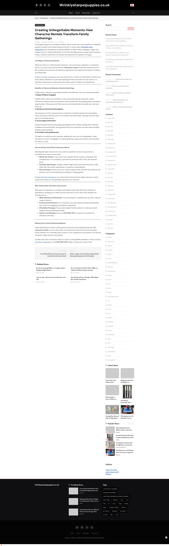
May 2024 (110, 228)
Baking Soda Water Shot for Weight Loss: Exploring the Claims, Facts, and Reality (89, 501)
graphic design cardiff (112, 472)
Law (109, 301)
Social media (111, 334)
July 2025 (110, 173)
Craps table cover (110, 79)
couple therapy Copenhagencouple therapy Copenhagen (116, 496)
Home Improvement (113, 296)
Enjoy (122, 500)
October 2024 (111, 211)
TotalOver (108, 474)
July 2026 (110, 122)
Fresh (104, 503)
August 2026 (111, 118)
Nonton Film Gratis (111, 470)
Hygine (104, 507)
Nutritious (123, 507)
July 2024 (110, 220)
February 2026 (111, 143)
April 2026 (110, 135)
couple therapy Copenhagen (109, 492)
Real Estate (110, 322)
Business (110, 246)
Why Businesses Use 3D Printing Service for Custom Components (127, 418)
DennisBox (108, 93)
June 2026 (110, 126)
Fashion (110, 275)
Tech (109, 343)
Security (110, 330)
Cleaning (110, 250)
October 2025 (111, 160)
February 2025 (111, 194)
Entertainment (40, 25)
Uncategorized (111, 360)
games (109, 288)
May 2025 (110, 181)
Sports (109, 339)
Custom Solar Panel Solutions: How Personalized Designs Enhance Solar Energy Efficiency (89, 490)
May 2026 (110, 131)
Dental (109, 258)
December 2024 (112, 203)
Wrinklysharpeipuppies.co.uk (84, 5)
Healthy (126, 503)
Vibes (117, 515)
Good (114, 503)
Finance (110, 279)
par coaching (106, 511)
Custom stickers (106, 500)
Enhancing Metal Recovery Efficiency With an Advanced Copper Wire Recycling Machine (124, 430)
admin (38, 42)
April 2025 (110, 186)
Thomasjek (109, 107)
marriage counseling (113, 507)
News (109, 313)
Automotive (111, 241)
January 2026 (111, 148)
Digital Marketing (112, 263)
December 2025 (112, 152)
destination (115, 500)
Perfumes (110, 318)
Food (109, 284)
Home (71, 13)
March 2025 (111, 190)
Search (108, 25)
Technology (111, 347)
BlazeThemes (100, 538)
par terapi (105, 515)
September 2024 (112, 215)
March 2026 (111, 139)
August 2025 (111, 169)
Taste (111, 515)
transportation (111, 351)
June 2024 (110, 224)
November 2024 (112, 207)
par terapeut (123, 511)
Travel (78, 13)
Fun (109, 503)
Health (109, 292)
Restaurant (86, 13)
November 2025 (112, 156)
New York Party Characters (47, 77)
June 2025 (110, 177)
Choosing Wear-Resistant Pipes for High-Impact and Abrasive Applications (124, 445)
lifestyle (110, 305)
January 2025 (111, 198)
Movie (109, 309)
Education (110, 267)
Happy (120, 503)
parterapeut (114, 511)
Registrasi (108, 86)
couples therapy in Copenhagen (110, 489)
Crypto (109, 254)
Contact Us (96, 13)
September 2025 (112, 165)
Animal (110, 237)
